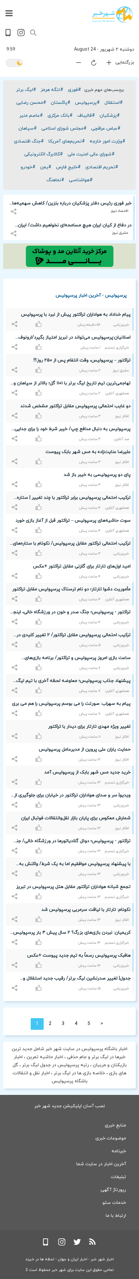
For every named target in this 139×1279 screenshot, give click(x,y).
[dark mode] (14, 63)
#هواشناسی (81, 180)
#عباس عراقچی (106, 128)
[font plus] (105, 64)
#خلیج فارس (68, 167)
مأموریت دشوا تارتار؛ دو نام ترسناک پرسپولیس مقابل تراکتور (71, 589)
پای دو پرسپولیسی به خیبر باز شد (97, 475)
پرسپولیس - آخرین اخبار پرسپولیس (91, 295)
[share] (14, 208)
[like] (15, 321)
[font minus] (74, 64)
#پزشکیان (110, 116)
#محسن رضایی (31, 103)
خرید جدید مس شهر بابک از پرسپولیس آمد (87, 772)
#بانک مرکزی (60, 116)
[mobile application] (8, 35)
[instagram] (21, 35)
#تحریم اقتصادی (101, 167)
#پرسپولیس (87, 103)
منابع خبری (115, 1125)
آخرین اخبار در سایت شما (101, 1164)
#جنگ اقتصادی (29, 141)
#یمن (45, 167)
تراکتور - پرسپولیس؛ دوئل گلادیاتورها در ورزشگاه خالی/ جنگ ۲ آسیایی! (71, 842)
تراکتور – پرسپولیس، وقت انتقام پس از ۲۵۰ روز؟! (82, 360)
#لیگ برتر (26, 90)
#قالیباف (86, 116)
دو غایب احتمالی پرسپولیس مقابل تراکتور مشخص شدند (75, 406)
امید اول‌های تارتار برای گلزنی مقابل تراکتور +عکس (82, 566)
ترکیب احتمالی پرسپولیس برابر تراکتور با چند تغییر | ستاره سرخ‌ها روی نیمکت (74, 499)
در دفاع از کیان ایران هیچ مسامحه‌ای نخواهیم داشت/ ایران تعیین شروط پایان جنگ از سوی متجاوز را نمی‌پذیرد (75, 226)
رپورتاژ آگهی (113, 1190)
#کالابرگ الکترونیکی (43, 154)
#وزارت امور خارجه (107, 141)
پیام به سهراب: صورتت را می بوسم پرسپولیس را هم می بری (71, 704)
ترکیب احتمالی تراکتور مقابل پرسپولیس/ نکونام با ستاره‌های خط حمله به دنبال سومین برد (72, 544)
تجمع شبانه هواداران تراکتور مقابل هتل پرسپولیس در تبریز (73, 887)
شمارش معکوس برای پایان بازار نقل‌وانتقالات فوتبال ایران (76, 818)
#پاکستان (60, 103)
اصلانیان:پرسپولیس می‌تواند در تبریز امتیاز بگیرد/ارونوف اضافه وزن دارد (74, 338)
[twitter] (77, 1244)
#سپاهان (27, 128)
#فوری (74, 90)
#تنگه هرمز (52, 90)
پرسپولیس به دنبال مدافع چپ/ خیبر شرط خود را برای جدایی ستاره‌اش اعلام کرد (73, 430)
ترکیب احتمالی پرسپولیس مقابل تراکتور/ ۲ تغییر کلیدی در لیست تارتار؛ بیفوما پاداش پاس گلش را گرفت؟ (73, 636)
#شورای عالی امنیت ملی (91, 154)
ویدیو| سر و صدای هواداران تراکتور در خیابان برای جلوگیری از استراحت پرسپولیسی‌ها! (72, 796)
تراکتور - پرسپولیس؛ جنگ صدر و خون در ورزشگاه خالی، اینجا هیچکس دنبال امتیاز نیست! (71, 613)
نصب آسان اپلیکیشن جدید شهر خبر (69, 1106)
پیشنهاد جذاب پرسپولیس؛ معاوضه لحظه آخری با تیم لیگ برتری (73, 682)
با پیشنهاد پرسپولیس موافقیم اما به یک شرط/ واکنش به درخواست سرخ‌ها (75, 865)
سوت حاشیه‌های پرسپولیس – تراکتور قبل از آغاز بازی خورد (73, 520)
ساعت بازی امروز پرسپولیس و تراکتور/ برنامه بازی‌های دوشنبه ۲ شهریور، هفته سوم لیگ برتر (78, 659)
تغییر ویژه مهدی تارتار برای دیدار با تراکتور (89, 726)
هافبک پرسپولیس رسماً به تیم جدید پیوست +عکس (79, 955)
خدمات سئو (114, 1203)
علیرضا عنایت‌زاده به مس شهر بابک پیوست (88, 452)
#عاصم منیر (31, 116)
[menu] (9, 13)
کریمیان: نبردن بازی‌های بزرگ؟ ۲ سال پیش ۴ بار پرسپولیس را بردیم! (72, 934)
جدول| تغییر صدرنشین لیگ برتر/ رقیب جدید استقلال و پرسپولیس (77, 979)
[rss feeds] (92, 1244)
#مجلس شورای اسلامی (64, 128)
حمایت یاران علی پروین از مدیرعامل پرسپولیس (85, 749)
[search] (33, 32)
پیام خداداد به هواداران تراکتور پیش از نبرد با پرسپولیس (76, 314)
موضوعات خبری (110, 1138)
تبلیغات (118, 1177)
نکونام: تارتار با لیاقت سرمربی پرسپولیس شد (86, 910)
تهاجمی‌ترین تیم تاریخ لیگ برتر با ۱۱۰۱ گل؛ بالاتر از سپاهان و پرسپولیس (72, 384)
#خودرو (28, 167)
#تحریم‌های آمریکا (66, 141)
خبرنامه (119, 1151)
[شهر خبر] (112, 14)
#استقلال (113, 103)
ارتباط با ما (116, 1216)
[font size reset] (89, 64)
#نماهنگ (55, 180)
